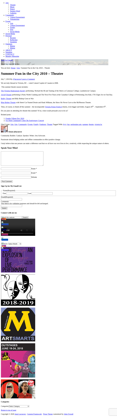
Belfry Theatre (6, 99)
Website (34, 177)
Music (12, 7)
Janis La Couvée (7, 60)
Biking (12, 46)
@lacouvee (17, 79)
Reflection (13, 40)
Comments (5, 201)
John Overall (68, 414)
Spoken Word (15, 11)
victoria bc (98, 124)
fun (68, 124)
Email (33, 173)
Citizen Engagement (17, 17)
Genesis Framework (34, 414)
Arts (7, 3)
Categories (5, 406)
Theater (49, 124)
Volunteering (14, 19)
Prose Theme (48, 414)
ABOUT (8, 50)
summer (85, 124)
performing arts (75, 124)
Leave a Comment (28, 79)
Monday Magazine (12, 56)
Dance (12, 9)
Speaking (13, 42)
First (4, 193)
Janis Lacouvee (20, 414)
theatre (91, 124)
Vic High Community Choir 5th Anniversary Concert (24, 121)
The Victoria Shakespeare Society (13, 91)
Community (9, 15)
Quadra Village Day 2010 (14, 118)
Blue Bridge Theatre (8, 102)
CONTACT (9, 54)
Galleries (13, 13)
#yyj (64, 124)
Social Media (15, 32)
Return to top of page (8, 410)
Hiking (12, 48)
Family (12, 27)
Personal (8, 36)
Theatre (13, 5)
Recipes (13, 38)
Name (33, 169)
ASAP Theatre (6, 95)
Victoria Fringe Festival (53, 107)
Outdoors (8, 44)
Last (29, 193)
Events (7, 21)
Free (11, 30)
